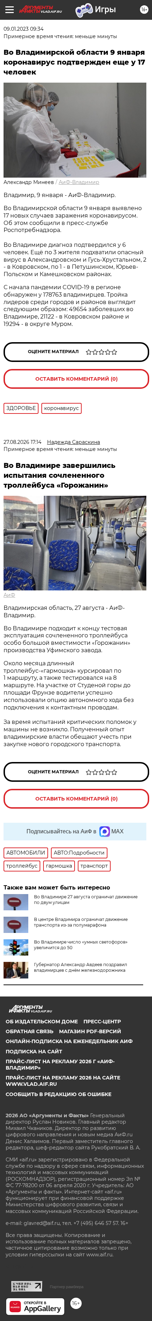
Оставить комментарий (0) (76, 379)
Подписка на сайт (34, 1051)
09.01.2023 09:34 (23, 29)
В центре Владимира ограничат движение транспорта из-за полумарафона (81, 922)
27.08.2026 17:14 (22, 442)
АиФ (9, 595)
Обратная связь (29, 1031)
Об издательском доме (42, 1021)
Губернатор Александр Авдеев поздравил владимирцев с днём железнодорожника (80, 967)
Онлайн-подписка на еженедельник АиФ (69, 1041)
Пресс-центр (102, 1021)
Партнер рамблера (66, 1287)
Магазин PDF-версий (90, 1031)
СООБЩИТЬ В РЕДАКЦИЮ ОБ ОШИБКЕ (58, 1094)
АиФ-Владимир (79, 182)
